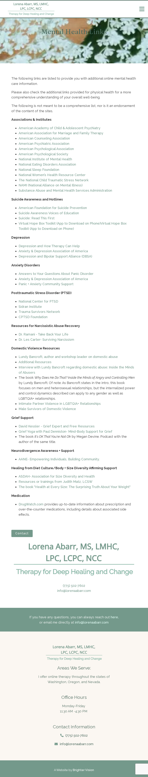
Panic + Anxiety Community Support (46, 284)
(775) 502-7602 (74, 586)
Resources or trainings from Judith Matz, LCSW (55, 481)
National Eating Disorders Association (47, 164)
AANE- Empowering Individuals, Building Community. (59, 459)
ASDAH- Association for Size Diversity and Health (57, 476)
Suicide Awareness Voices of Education (49, 213)
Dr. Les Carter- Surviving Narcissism (46, 339)
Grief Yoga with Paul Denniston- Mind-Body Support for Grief (65, 431)
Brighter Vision (83, 770)
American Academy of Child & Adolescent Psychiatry (59, 128)
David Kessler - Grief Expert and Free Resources (57, 426)
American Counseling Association (44, 138)
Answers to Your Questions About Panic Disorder (56, 274)
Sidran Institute (30, 307)
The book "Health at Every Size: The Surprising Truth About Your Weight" (74, 487)
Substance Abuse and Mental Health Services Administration (65, 190)
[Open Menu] (141, 9)
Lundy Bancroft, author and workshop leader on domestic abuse (68, 357)
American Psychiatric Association (44, 143)
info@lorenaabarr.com (74, 591)
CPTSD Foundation (33, 317)
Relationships (90, 404)
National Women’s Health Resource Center (52, 175)
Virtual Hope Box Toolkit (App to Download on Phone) (60, 223)
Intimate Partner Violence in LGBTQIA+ (49, 404)
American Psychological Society (43, 154)
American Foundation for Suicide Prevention (53, 208)
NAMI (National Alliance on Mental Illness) (50, 185)
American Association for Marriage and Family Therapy (61, 133)
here (114, 617)
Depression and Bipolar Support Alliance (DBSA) (55, 256)
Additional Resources (35, 362)
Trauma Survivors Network (39, 312)
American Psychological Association (46, 149)
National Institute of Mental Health (45, 159)
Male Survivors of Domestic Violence (47, 409)
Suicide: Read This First (37, 218)
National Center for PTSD (39, 301)
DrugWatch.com (31, 504)
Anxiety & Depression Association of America (53, 251)
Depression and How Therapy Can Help (49, 246)
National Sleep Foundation (39, 170)
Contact (22, 533)
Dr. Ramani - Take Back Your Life (43, 334)
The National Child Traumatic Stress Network (53, 180)
